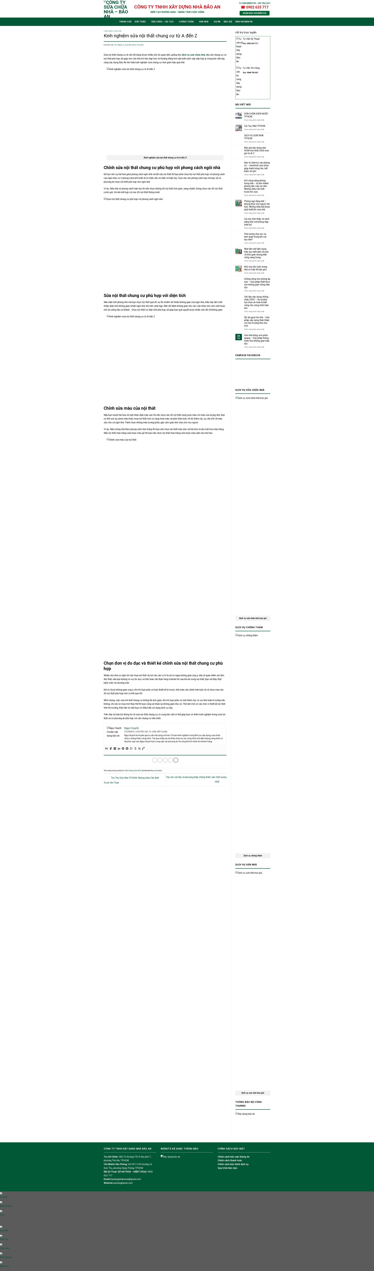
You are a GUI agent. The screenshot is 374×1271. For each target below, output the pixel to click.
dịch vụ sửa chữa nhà (193, 54)
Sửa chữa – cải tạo (162, 21)
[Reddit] (127, 748)
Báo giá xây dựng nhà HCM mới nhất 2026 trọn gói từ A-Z (256, 150)
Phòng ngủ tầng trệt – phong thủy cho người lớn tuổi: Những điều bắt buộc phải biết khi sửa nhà (257, 205)
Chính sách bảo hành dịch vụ (233, 1164)
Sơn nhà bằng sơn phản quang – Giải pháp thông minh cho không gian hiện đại (256, 339)
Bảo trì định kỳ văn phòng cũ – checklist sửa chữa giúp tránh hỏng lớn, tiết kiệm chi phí (257, 167)
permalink (158, 770)
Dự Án (217, 21)
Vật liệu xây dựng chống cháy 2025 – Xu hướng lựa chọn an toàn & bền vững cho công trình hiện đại (256, 302)
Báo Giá (228, 21)
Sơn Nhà (203, 21)
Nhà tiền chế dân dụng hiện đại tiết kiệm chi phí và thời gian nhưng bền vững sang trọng (256, 253)
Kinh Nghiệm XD (244, 21)
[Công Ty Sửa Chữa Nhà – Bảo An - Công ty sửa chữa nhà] (116, 9)
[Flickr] (115, 748)
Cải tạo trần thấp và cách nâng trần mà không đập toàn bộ (256, 221)
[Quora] (139, 748)
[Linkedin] (119, 748)
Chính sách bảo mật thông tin (234, 1156)
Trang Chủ (125, 21)
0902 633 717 (252, 43)
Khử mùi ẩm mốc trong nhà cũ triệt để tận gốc (255, 268)
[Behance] (106, 748)
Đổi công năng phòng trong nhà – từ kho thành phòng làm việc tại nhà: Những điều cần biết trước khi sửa (256, 186)
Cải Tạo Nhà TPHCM (254, 126)
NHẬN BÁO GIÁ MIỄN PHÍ (254, 13)
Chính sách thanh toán (230, 1160)
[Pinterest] (123, 748)
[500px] (135, 748)
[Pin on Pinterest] (170, 760)
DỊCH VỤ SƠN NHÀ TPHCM (253, 137)
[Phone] (143, 748)
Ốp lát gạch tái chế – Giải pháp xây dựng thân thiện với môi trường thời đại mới (256, 321)
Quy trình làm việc (227, 1168)
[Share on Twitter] (159, 760)
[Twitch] (131, 748)
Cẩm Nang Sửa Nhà (112, 31)
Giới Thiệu (140, 21)
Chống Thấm (186, 21)
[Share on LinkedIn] (175, 760)
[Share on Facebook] (154, 760)
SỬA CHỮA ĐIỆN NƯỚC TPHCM (256, 115)
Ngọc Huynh (138, 45)
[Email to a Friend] (165, 760)
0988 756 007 (252, 72)
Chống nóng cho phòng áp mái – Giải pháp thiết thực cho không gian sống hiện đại (257, 283)
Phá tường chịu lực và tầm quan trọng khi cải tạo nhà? (255, 237)
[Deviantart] (110, 748)
